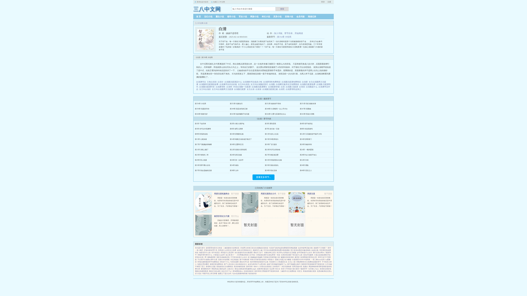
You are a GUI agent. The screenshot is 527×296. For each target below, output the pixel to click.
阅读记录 (312, 16)
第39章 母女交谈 (271, 170)
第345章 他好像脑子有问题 (239, 114)
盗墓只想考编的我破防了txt (276, 264)
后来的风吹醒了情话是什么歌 (291, 255)
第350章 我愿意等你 (202, 109)
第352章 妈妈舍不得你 (273, 104)
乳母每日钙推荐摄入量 (271, 257)
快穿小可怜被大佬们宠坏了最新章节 (294, 269)
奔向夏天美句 (200, 248)
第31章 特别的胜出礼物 (273, 160)
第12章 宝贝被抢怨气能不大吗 (311, 134)
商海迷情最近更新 (309, 271)
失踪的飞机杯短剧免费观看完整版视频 (283, 248)
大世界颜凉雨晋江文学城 (246, 255)
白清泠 (221, 82)
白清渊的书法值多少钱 (253, 82)
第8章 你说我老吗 (306, 129)
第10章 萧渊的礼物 (236, 134)
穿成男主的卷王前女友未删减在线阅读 (254, 248)
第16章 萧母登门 (306, 139)
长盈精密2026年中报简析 (301, 260)
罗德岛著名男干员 (210, 250)
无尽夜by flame (313, 269)
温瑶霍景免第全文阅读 (214, 248)
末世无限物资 (286, 266)
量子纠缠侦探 (244, 260)
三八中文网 (199, 23)
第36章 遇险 (304, 165)
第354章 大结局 (284, 37)
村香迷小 (270, 260)
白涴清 (302, 87)
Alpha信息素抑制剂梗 (240, 273)
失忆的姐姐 (234, 260)
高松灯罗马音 (244, 262)
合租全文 (230, 269)
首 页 (198, 16)
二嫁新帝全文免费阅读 (288, 271)
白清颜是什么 (312, 87)
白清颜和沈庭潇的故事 (209, 84)
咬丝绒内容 (252, 273)
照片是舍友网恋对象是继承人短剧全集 (305, 250)
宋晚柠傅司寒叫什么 (204, 255)
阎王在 (277, 269)
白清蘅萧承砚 (274, 87)
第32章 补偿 (304, 160)
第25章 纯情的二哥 (201, 155)
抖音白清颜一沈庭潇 (242, 87)
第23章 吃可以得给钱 (272, 150)
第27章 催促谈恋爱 (271, 155)
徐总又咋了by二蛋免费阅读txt (232, 271)
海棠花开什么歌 (205, 253)
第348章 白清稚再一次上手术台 (276, 109)
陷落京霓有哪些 (203, 264)
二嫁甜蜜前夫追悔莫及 (231, 248)
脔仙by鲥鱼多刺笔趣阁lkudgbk (245, 269)
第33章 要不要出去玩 (202, 165)
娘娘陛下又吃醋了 (320, 248)
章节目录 (288, 33)
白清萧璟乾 (221, 87)
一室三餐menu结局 (318, 260)
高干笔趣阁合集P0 (294, 264)
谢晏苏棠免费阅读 (216, 264)
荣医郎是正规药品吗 (218, 269)
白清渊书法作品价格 (229, 84)
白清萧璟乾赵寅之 (294, 89)
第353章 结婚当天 (236, 104)
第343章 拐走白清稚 (307, 114)
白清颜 (272, 84)
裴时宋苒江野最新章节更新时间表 (266, 271)
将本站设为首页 (202, 2)
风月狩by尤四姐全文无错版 (286, 253)
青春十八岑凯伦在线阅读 (262, 266)
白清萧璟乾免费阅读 (272, 82)
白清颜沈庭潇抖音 (207, 87)
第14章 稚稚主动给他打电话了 (241, 139)
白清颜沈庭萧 (240, 89)
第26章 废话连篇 (236, 155)
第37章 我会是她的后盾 (203, 170)
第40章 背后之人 (306, 170)
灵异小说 (277, 16)
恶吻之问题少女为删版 (283, 260)
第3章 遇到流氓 (270, 124)
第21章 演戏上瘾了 (201, 150)
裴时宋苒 (249, 266)
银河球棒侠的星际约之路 (259, 262)
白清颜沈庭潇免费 (308, 84)
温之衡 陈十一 (230, 255)
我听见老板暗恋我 (223, 257)
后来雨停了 (276, 266)
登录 (323, 2)
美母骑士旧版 (211, 266)
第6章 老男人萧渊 (236, 129)
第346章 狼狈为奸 (201, 114)
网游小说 (254, 16)
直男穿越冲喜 (297, 266)
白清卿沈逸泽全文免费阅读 (288, 84)
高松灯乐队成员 (215, 271)
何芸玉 (299, 271)
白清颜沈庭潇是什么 (234, 82)
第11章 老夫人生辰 (271, 134)
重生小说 (220, 16)
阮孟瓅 (272, 269)
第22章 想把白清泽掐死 (238, 150)
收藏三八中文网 (219, 2)
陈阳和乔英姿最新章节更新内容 (312, 264)
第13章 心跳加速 (201, 139)
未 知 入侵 (291, 262)
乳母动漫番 (234, 262)
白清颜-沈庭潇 (292, 87)
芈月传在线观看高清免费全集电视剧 (276, 250)
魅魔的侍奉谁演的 (287, 257)
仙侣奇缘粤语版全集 (305, 248)
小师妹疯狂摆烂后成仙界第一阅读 (268, 255)
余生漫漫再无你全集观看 (244, 253)
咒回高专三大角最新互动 (278, 262)
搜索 (282, 9)
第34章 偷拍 (234, 165)
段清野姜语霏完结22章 (308, 257)
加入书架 (278, 33)
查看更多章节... (263, 177)
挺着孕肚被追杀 (263, 269)
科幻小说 (266, 16)
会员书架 (300, 16)
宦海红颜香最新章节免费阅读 (208, 262)
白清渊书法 (201, 82)
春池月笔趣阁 (308, 255)
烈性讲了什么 (225, 262)
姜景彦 (297, 257)
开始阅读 (299, 33)
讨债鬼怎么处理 (219, 255)
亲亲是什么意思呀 (227, 253)
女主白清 (251, 89)
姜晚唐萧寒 (211, 257)
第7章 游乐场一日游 (272, 129)
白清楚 (305, 82)
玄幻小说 (208, 16)
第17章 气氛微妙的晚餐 (203, 144)
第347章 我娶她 (305, 109)
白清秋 (229, 87)
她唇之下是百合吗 (224, 273)
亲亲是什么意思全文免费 (227, 250)
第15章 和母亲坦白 (271, 139)
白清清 (259, 89)
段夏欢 (305, 266)
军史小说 (243, 16)
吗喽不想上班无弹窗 (209, 273)
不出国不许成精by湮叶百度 (207, 260)
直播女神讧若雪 (270, 253)
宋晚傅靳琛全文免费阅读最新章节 (308, 262)
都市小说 (231, 16)
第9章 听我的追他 (201, 134)
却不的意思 (215, 253)
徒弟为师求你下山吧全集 (257, 264)
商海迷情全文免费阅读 (224, 266)
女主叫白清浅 (244, 84)
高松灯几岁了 (258, 253)
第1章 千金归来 (200, 124)
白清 (205, 23)
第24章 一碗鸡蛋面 (306, 150)
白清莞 (282, 89)
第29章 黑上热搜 (201, 160)
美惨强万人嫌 (258, 250)
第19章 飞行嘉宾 (271, 144)
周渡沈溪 (311, 194)
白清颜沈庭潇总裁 (270, 89)
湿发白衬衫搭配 (224, 260)
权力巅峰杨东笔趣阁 (255, 257)
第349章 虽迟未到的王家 (239, 109)
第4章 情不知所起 (306, 124)
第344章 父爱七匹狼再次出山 (275, 114)
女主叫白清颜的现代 (260, 84)
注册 (329, 2)
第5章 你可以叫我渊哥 (203, 129)
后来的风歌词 (248, 271)
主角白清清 (212, 82)
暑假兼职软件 (206, 269)
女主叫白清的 (205, 89)
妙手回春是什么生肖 (304, 253)
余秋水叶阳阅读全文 (244, 250)
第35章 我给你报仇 (271, 165)
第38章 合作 (234, 170)
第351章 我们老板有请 (308, 104)
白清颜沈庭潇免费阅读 (292, 82)
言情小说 (289, 16)
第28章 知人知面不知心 (308, 155)
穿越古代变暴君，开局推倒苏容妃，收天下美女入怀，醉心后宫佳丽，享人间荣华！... (226, 223)
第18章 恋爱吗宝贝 (236, 144)
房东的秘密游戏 (239, 266)
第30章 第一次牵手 (236, 160)
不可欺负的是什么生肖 (238, 257)
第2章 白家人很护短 (237, 124)
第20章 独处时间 (306, 144)
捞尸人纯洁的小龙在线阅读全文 (235, 264)
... (264, 220)
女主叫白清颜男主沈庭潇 (223, 89)
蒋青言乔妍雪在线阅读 (258, 260)
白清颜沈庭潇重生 (260, 87)
